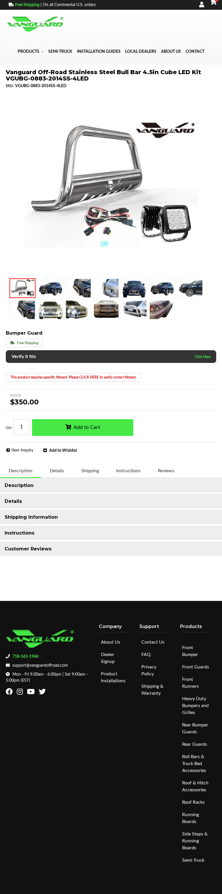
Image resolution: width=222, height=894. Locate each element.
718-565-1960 (25, 657)
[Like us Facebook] (10, 693)
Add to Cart (86, 427)
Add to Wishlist (63, 451)
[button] (30, 52)
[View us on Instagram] (20, 693)
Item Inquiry (22, 450)
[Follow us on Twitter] (43, 693)
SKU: (10, 86)
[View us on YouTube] (31, 693)
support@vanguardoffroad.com (40, 666)
